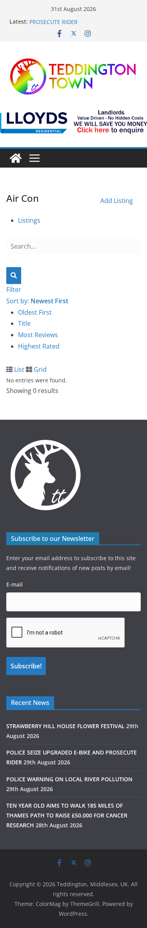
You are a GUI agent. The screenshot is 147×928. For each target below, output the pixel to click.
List (18, 369)
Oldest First (35, 312)
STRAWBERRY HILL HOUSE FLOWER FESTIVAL (65, 726)
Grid (39, 369)
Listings (29, 220)
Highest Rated (39, 346)
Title (24, 323)
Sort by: (37, 301)
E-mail (16, 584)
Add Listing (116, 200)
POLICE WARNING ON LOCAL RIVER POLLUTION (69, 779)
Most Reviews (38, 334)
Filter (13, 289)
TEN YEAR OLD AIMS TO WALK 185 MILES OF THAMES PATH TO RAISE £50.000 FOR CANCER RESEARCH (66, 815)
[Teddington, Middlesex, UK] (15, 158)
